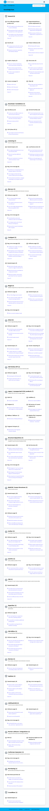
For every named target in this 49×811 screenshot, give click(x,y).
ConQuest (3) (12, 237)
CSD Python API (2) (14, 367)
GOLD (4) (11, 320)
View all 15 (9, 210)
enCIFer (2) (11, 559)
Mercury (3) (11, 189)
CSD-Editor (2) (12, 631)
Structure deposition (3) (15, 438)
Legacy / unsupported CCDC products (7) (21, 391)
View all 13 (9, 162)
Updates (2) (11, 676)
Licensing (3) (12, 141)
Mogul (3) (11, 286)
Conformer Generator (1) (16, 752)
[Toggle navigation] (44, 2)
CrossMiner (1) (12, 792)
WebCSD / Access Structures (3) (17, 487)
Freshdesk (21, 809)
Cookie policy (27, 809)
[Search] (43, 5)
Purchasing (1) (12, 768)
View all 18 (9, 599)
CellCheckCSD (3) (13, 703)
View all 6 (9, 181)
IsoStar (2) (11, 531)
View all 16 (9, 258)
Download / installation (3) (16, 104)
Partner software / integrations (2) (19, 732)
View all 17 (9, 339)
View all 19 (31, 55)
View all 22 (9, 508)
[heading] (14, 22)
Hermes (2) (11, 659)
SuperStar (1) (12, 605)
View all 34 (9, 460)
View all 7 (9, 92)
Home (5, 5)
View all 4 (30, 75)
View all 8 (9, 38)
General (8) (11, 16)
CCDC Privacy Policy (35, 809)
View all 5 (30, 36)
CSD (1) (10, 579)
